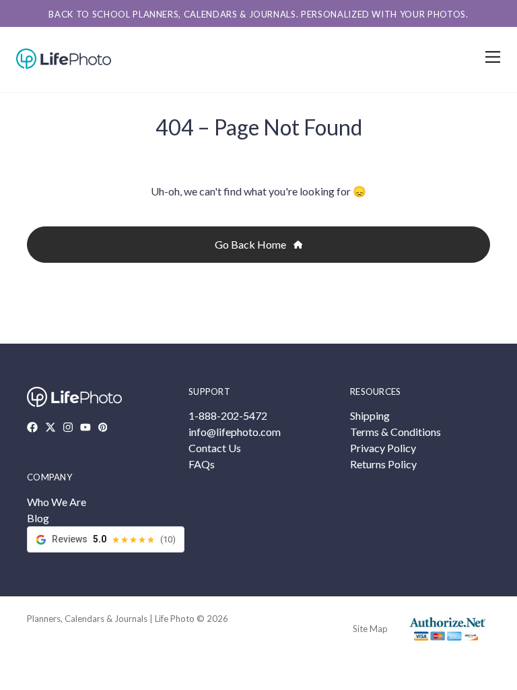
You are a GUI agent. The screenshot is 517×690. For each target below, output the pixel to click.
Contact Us (214, 447)
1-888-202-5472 (227, 415)
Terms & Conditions (395, 431)
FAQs (201, 464)
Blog (38, 517)
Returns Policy (383, 464)
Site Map (370, 628)
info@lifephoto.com (234, 431)
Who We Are (56, 501)
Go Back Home (251, 244)
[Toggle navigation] (490, 57)
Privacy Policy (383, 447)
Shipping (370, 415)
